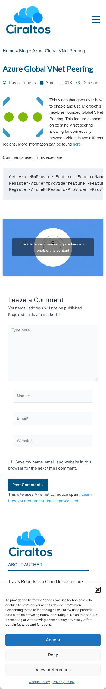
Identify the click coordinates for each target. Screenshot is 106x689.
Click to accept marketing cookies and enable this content (53, 247)
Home (8, 51)
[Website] (53, 442)
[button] (98, 589)
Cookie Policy (39, 682)
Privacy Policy (64, 682)
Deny (53, 654)
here (77, 144)
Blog (23, 51)
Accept (53, 639)
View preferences (53, 669)
